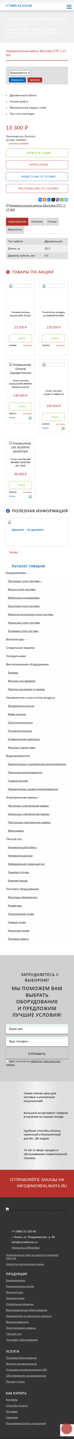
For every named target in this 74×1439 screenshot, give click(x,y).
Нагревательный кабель (21, 32)
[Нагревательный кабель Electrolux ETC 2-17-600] (37, 207)
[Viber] (57, 199)
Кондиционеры (15, 1280)
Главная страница (17, 29)
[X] (53, 199)
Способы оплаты (17, 1405)
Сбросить (35, 80)
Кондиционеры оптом (20, 1286)
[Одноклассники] (44, 199)
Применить (17, 80)
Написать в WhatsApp (26, 1247)
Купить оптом (38, 164)
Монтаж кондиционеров (21, 1363)
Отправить (37, 1054)
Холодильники (15, 1298)
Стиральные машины (20, 1304)
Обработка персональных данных (25, 1264)
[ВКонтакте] (40, 199)
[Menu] (69, 6)
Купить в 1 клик (38, 153)
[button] (3, 532)
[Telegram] (66, 199)
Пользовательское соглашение (26, 1423)
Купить (22, 338)
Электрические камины (21, 1327)
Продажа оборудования (21, 1357)
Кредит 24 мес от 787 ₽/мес (38, 176)
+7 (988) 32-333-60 (18, 6)
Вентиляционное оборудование (26, 1310)
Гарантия (12, 1417)
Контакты (12, 1399)
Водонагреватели (17, 1322)
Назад (13, 552)
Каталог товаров (28, 566)
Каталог (37, 29)
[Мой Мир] (49, 199)
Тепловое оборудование (22, 1339)
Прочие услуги (15, 1381)
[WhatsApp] (62, 199)
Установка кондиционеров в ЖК (26, 1369)
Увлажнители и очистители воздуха (29, 1316)
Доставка (12, 1411)
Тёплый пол (52, 29)
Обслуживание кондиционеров (26, 1375)
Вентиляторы (14, 1292)
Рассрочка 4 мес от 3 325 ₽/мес (38, 188)
